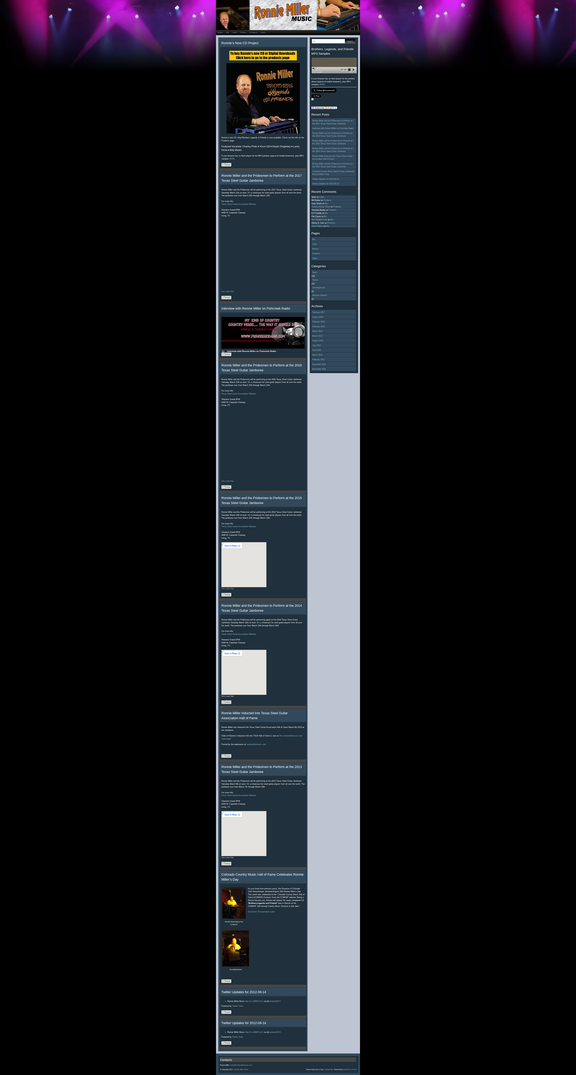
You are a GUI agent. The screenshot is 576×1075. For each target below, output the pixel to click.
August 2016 (317, 317)
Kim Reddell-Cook (319, 219)
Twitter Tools (237, 1006)
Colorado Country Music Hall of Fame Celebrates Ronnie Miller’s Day (333, 173)
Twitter (315, 280)
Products (253, 33)
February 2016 (318, 322)
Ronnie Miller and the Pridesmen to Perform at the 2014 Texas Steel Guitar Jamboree (332, 150)
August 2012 (317, 340)
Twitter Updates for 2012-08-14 (243, 992)
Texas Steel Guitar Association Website (238, 204)
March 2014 (317, 331)
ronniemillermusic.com (256, 744)
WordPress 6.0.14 (349, 1069)
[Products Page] (263, 98)
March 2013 (317, 336)
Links (234, 33)
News (314, 272)
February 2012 (318, 359)
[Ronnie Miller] (312, 100)
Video (263, 33)
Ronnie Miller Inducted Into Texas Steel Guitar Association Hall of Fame (332, 157)
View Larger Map (227, 291)
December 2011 (319, 364)
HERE (232, 159)
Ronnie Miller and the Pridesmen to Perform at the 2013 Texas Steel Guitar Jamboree (332, 165)
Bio (227, 33)
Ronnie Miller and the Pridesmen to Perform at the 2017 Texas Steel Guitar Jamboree (332, 122)
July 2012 (316, 345)
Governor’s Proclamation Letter (261, 912)
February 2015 (318, 326)
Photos (243, 33)
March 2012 (317, 355)
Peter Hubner (317, 226)
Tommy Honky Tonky (321, 207)
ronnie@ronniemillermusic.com (241, 1065)
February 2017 (318, 312)
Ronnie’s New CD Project (239, 43)
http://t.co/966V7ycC (254, 1001)
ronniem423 (274, 1001)
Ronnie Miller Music (241, 1069)
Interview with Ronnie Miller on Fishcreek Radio (255, 308)
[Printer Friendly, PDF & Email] (226, 166)
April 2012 (316, 350)
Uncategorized (318, 287)
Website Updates (319, 295)
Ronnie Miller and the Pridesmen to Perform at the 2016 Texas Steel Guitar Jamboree (332, 134)
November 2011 (319, 369)
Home (220, 33)
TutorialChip (328, 1069)
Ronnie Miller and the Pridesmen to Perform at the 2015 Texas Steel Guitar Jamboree (332, 142)
